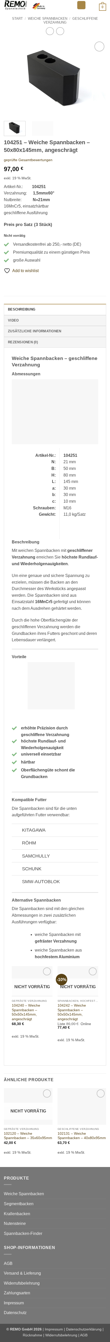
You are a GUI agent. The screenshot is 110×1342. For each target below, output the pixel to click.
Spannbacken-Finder (23, 1233)
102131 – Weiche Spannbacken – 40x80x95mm (82, 1136)
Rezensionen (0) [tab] (23, 342)
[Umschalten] (17, 830)
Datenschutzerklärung (84, 1329)
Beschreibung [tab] (21, 309)
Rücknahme (32, 1335)
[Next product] (50, 31)
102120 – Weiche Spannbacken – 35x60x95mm (28, 1136)
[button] (81, 5)
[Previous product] (60, 31)
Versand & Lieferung (22, 1273)
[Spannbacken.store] (38, 5)
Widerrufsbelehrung (22, 1283)
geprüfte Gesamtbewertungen (28, 160)
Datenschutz (15, 1312)
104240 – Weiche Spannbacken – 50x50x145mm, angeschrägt (26, 1012)
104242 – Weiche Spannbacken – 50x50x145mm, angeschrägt (72, 1012)
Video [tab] (13, 320)
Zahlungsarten (17, 1293)
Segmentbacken (19, 1204)
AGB (8, 1263)
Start (17, 18)
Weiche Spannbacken (47, 18)
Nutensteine (15, 1223)
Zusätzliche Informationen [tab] (34, 331)
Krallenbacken (17, 1214)
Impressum (14, 1303)
